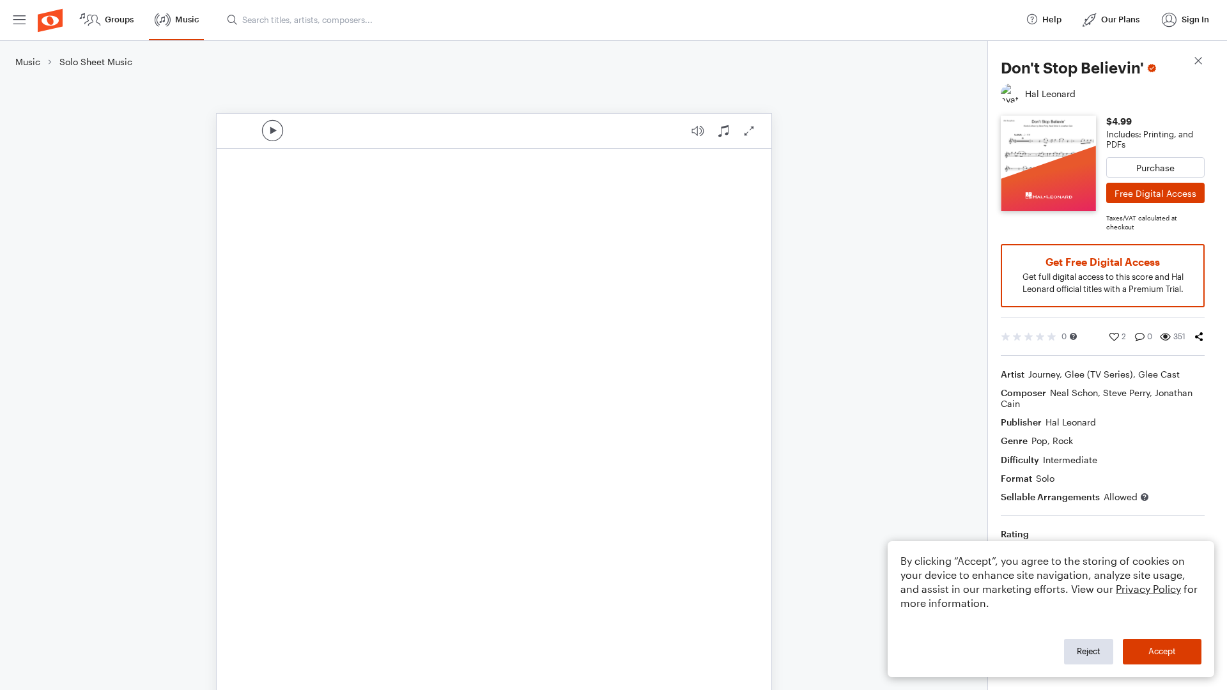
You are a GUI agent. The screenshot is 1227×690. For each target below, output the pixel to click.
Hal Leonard (1071, 422)
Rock (1063, 440)
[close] (1198, 62)
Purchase (1155, 167)
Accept (1162, 651)
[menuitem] (19, 20)
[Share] (1199, 336)
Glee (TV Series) (1099, 374)
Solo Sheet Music (95, 61)
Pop (1039, 440)
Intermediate (1070, 459)
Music (27, 61)
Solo (1045, 478)
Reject (1088, 651)
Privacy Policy (1148, 589)
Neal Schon (1074, 392)
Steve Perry (1126, 392)
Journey (1044, 374)
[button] (1073, 336)
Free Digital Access (1155, 193)
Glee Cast (1159, 374)
